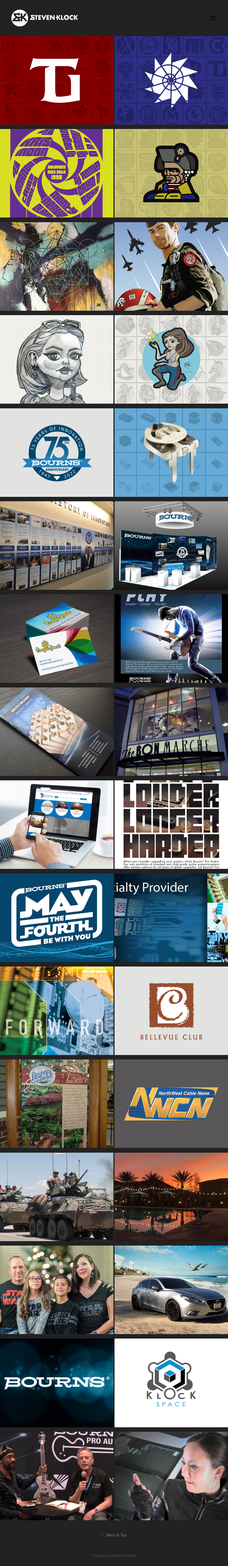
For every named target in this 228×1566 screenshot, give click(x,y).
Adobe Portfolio (123, 1555)
